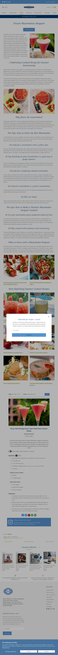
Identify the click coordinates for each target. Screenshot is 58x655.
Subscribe (29, 335)
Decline (46, 651)
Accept (28, 651)
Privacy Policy (5, 647)
